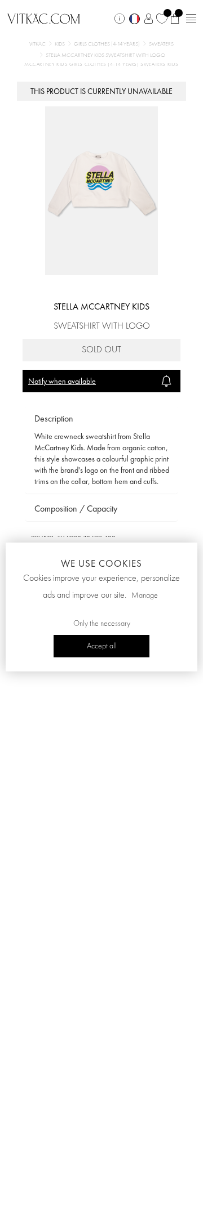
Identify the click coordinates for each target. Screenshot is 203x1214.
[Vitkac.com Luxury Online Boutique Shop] (44, 17)
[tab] (101, 419)
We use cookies (101, 563)
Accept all (102, 646)
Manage (144, 595)
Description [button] (53, 418)
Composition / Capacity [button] (75, 508)
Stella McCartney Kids (101, 306)
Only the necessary (101, 624)
